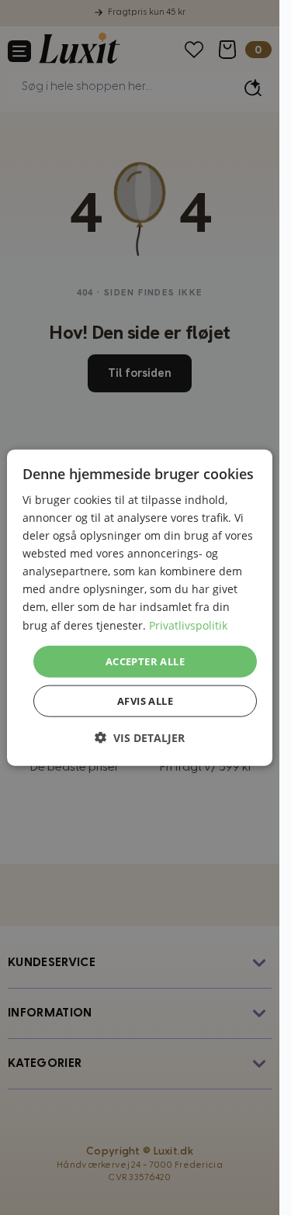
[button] (140, 738)
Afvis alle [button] (145, 701)
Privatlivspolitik (188, 624)
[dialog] (139, 607)
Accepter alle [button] (145, 661)
